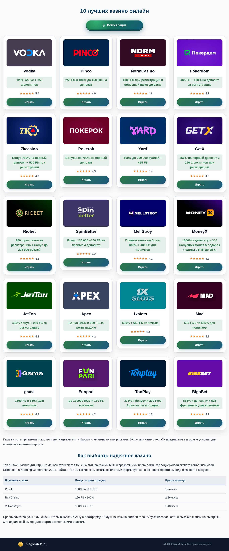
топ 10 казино (79, 469)
